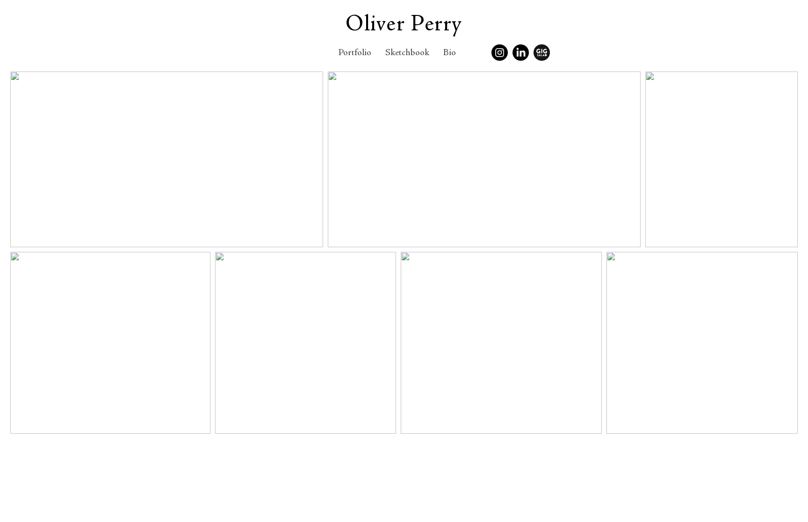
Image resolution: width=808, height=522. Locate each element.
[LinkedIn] (520, 52)
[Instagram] (499, 52)
